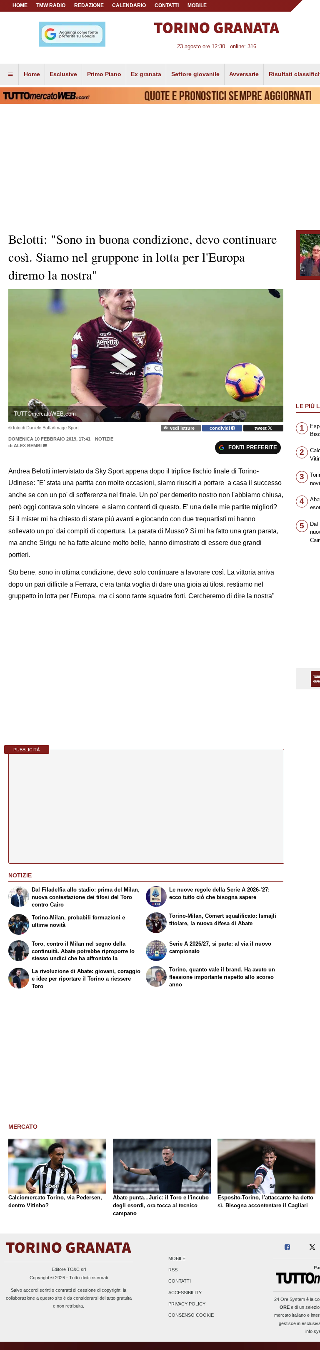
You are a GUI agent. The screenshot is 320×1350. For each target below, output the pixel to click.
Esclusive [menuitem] (63, 74)
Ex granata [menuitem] (146, 74)
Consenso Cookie (191, 1315)
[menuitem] (10, 74)
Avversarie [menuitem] (244, 74)
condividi (220, 428)
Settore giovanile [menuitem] (195, 74)
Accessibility (185, 1292)
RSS (173, 1270)
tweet (261, 428)
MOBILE (197, 5)
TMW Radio (50, 5)
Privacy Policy (186, 1303)
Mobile (176, 1258)
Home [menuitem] (32, 74)
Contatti (179, 1281)
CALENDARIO (129, 5)
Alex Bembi (28, 445)
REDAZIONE (89, 5)
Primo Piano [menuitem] (104, 74)
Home (20, 5)
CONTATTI (167, 5)
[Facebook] (287, 1247)
